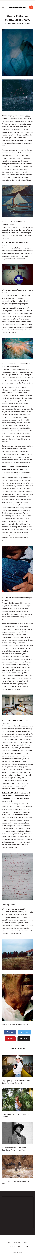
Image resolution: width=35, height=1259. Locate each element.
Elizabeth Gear (11, 23)
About (9, 1242)
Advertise (17, 1242)
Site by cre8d (18, 1252)
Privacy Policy (11, 1246)
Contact (25, 1242)
